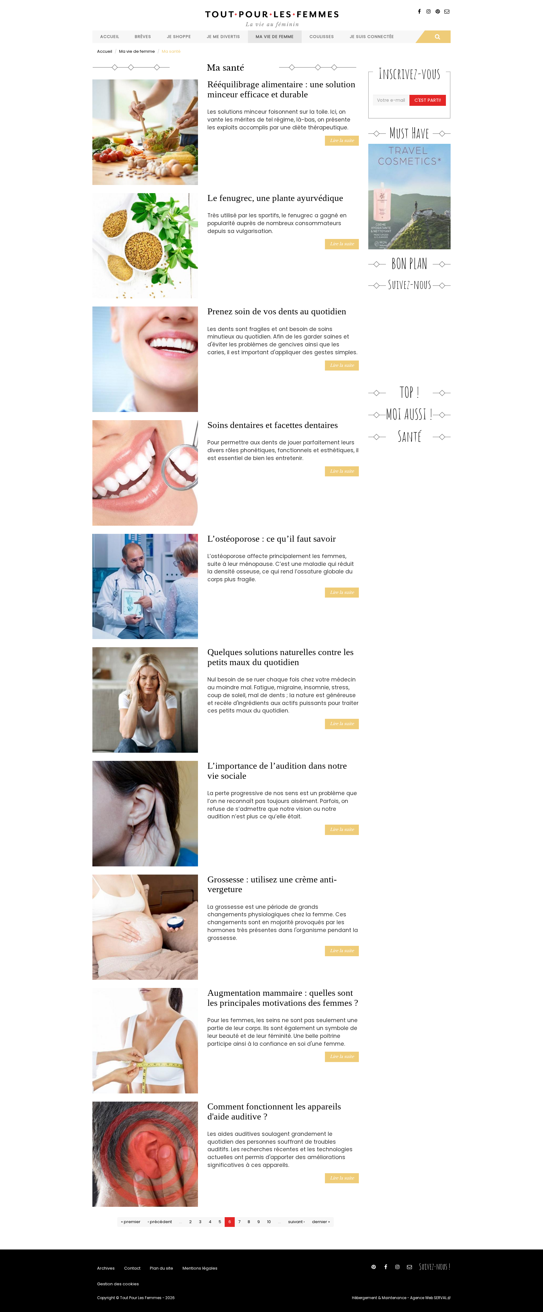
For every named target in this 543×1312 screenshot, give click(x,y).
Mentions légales (200, 1268)
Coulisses (322, 37)
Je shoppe (179, 37)
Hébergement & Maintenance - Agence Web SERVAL (401, 1297)
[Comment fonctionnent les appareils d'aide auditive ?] (145, 1154)
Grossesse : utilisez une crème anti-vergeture (272, 884)
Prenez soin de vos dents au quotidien (276, 311)
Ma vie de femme (275, 37)
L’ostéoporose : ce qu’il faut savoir (271, 539)
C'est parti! (427, 100)
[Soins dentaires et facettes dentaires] (145, 473)
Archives (106, 1268)
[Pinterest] (438, 11)
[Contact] (447, 11)
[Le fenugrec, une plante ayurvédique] (145, 246)
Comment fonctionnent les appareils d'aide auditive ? (274, 1111)
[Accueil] (271, 18)
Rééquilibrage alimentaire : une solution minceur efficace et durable (281, 89)
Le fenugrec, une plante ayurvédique (275, 198)
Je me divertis (223, 37)
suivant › (296, 1222)
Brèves (143, 37)
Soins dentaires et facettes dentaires (272, 425)
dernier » (321, 1222)
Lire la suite (342, 140)
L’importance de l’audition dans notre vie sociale (277, 771)
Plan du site (161, 1268)
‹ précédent (160, 1222)
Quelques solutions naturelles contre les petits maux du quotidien (280, 657)
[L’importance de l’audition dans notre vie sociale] (145, 813)
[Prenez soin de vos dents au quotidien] (145, 359)
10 (269, 1222)
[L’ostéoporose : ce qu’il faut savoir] (145, 586)
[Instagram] (428, 11)
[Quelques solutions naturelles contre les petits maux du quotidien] (145, 700)
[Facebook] (419, 11)
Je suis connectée (372, 37)
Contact (132, 1268)
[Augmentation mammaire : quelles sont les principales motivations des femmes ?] (145, 1040)
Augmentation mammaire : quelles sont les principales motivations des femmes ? (282, 998)
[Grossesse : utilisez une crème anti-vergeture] (145, 927)
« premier (130, 1222)
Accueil (109, 37)
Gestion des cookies (118, 1284)
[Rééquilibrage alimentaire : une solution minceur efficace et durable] (145, 132)
